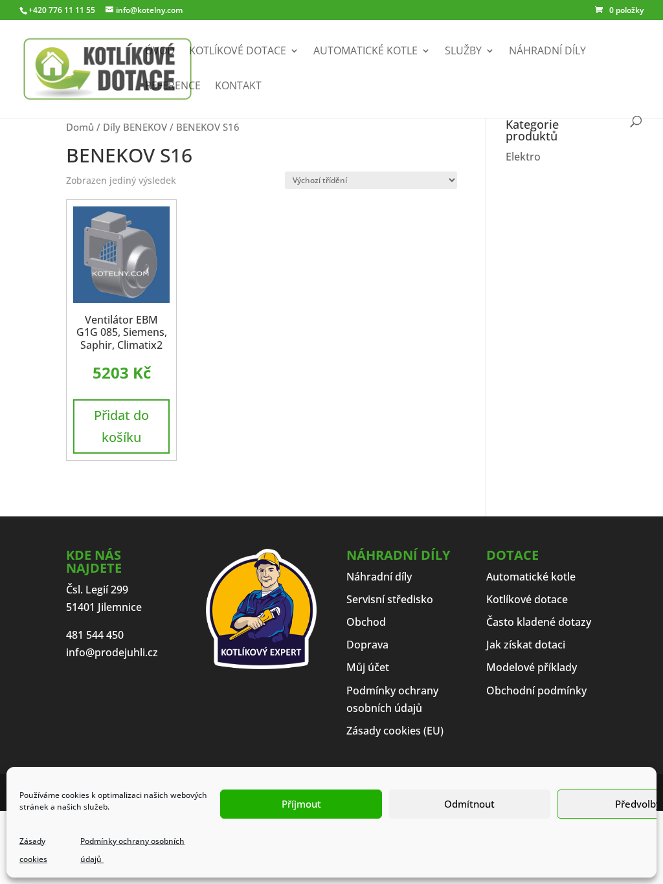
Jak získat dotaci (525, 644)
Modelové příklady (531, 667)
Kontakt (238, 87)
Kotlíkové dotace (237, 52)
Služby (463, 52)
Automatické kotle (365, 52)
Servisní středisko (389, 599)
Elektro (523, 156)
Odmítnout (469, 803)
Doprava (367, 644)
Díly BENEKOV (135, 126)
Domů (80, 126)
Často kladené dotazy (538, 622)
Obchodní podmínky (536, 690)
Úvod (160, 52)
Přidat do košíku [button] (121, 426)
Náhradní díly (547, 52)
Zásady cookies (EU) (395, 731)
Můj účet (367, 667)
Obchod (366, 622)
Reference (173, 87)
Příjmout (301, 803)
